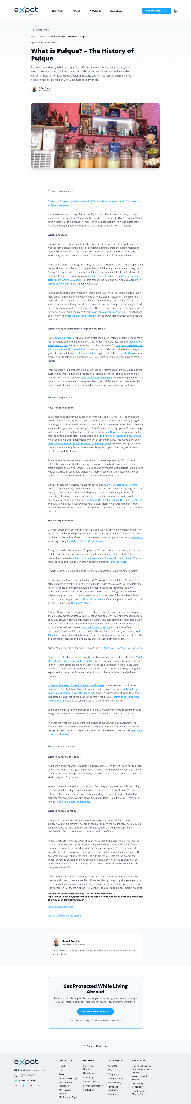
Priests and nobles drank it (78, 661)
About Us (112, 1065)
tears (94, 599)
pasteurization (125, 353)
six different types (114, 432)
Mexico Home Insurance (65, 1084)
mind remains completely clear (108, 311)
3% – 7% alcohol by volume (122, 484)
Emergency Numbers (88, 1067)
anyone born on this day (96, 627)
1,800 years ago (117, 561)
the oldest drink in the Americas (85, 541)
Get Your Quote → (156, 10)
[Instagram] (15, 1086)
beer (133, 730)
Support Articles (91, 1081)
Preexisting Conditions (137, 1085)
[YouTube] (31, 1086)
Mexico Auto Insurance (65, 1091)
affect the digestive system (80, 315)
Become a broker (116, 1078)
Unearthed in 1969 (128, 557)
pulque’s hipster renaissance (74, 801)
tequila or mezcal (64, 337)
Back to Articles (42, 30)
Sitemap (112, 1094)
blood (80, 602)
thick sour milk (85, 353)
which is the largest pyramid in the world (93, 557)
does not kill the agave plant (96, 377)
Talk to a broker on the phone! (64, 915)
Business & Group (68, 1078)
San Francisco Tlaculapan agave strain (119, 435)
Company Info (114, 1074)
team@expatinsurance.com (31, 1070)
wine (139, 730)
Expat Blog (88, 1077)
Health (62, 1065)
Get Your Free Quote (93, 1011)
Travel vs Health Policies (140, 1078)
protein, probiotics (98, 276)
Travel (62, 1074)
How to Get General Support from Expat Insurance (141, 1069)
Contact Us (88, 1089)
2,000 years (136, 537)
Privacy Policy (114, 1082)
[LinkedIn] (39, 1086)
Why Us (111, 1070)
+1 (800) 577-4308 (26, 1075)
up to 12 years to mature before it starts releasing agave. (79, 443)
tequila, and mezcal (58, 734)
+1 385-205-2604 (27, 1080)
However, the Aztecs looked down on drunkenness (76, 685)
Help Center (89, 1073)
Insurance (58, 10)
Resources (116, 10)
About (76, 10)
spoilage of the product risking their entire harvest (113, 499)
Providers (95, 10)
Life (60, 1070)
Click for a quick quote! (60, 906)
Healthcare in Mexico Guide (138, 1093)
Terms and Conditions (113, 1088)
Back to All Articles (97, 1046)
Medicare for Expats (68, 1097)
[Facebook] (23, 1086)
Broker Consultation (93, 1085)
